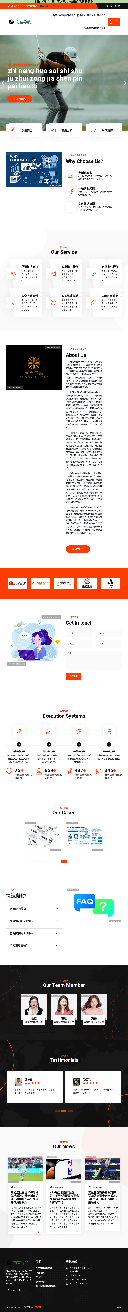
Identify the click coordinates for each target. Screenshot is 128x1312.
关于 (67, 15)
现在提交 (74, 676)
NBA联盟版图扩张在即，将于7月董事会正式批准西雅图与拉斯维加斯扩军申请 (25, 1197)
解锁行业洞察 (20, 99)
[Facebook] (8, 1290)
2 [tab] (64, 1111)
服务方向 (101, 15)
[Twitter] (14, 1290)
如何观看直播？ (19, 945)
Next (120, 582)
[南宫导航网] (20, 22)
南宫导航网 (36, 1307)
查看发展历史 (78, 549)
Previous (7, 582)
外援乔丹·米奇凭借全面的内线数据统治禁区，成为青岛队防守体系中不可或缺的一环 (102, 1197)
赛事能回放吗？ (19, 908)
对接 (95, 28)
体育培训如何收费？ (22, 921)
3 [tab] (70, 1111)
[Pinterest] (19, 1290)
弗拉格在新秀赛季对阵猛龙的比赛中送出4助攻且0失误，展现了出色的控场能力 (64, 1197)
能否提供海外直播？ (22, 933)
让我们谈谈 (113, 22)
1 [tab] (64, 861)
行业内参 (81, 15)
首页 (55, 15)
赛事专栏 (91, 15)
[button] (125, 83)
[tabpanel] (43, 840)
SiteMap (118, 1307)
